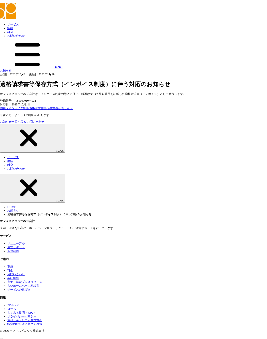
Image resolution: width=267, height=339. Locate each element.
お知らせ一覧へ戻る (13, 121)
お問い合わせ (16, 35)
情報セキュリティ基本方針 (24, 320)
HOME (11, 207)
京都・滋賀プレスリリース (24, 281)
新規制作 (13, 251)
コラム (11, 308)
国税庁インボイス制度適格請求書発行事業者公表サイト (36, 108)
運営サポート (16, 247)
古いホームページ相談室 (23, 285)
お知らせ (6, 70)
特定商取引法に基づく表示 (24, 324)
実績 (10, 28)
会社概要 (13, 278)
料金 (10, 32)
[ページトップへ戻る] (1, 338)
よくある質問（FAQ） (21, 312)
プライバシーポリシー (21, 316)
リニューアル (16, 243)
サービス (13, 24)
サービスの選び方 (19, 289)
